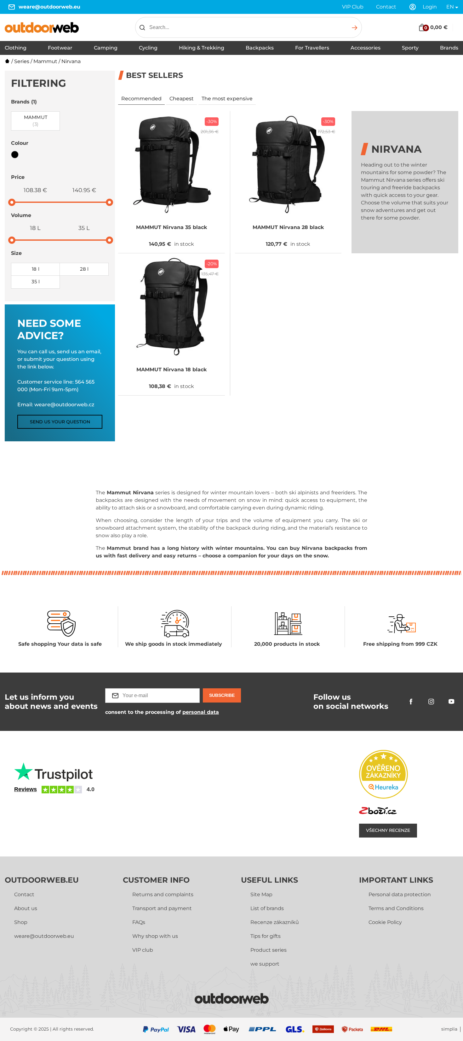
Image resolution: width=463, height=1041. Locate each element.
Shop (20, 922)
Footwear (60, 48)
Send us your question (60, 422)
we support (264, 964)
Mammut (45, 61)
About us (25, 908)
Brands (449, 48)
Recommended (141, 99)
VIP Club (352, 7)
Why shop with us (155, 936)
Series (21, 61)
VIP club (142, 950)
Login (430, 7)
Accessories (365, 48)
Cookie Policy (385, 922)
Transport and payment (162, 908)
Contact (386, 7)
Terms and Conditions (396, 908)
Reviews (25, 789)
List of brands (267, 908)
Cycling (148, 48)
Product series (268, 950)
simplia (449, 1029)
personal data (200, 712)
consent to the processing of (162, 712)
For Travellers (312, 48)
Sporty (410, 48)
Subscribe (222, 695)
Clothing (15, 48)
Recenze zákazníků (274, 922)
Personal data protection (400, 894)
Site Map (261, 894)
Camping (105, 48)
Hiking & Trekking (201, 48)
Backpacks (260, 48)
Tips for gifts (265, 936)
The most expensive (227, 99)
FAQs (138, 922)
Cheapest (181, 99)
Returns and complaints (162, 894)
